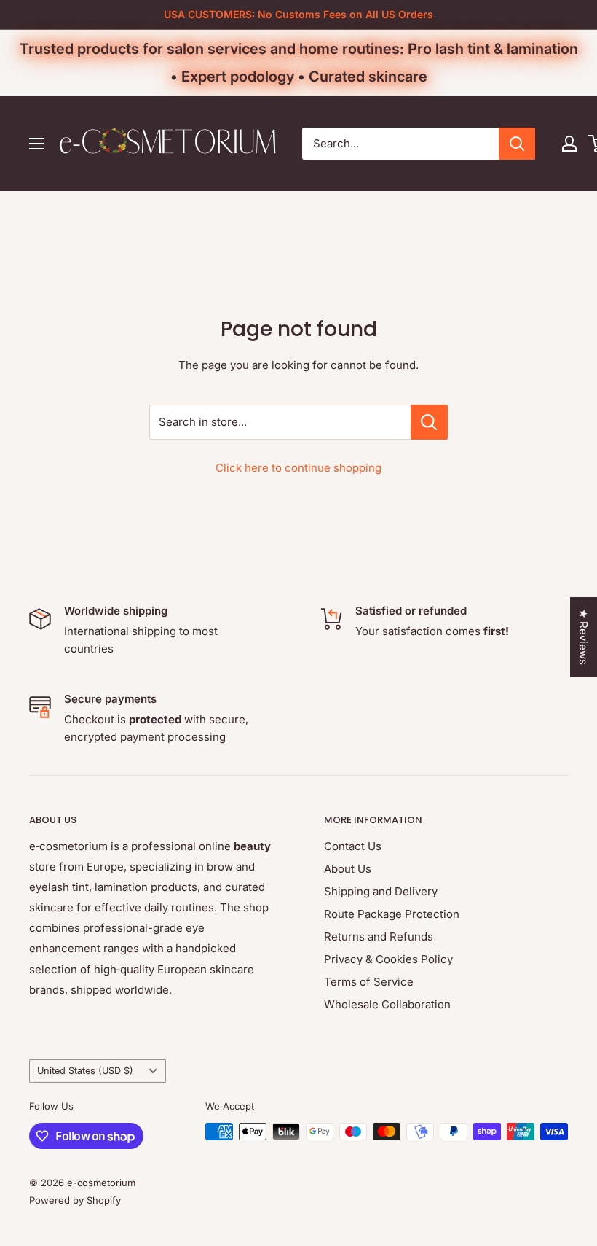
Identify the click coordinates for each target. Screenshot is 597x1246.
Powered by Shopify (75, 1200)
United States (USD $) (85, 1070)
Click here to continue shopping (298, 468)
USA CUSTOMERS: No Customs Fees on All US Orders (298, 14)
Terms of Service (369, 982)
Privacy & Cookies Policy (388, 959)
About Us (347, 869)
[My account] (569, 144)
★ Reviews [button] (583, 637)
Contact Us (352, 846)
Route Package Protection (391, 914)
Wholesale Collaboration (387, 1004)
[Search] (517, 144)
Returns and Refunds (378, 936)
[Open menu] (36, 143)
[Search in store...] (429, 422)
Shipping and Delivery (381, 891)
